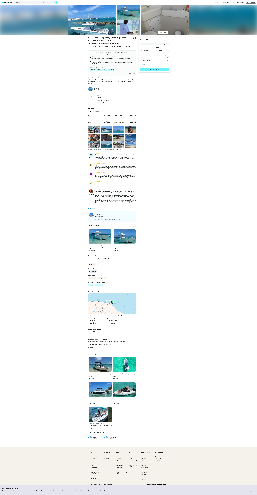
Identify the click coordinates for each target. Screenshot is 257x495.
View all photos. (118, 149)
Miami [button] (142, 456)
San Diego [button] (143, 463)
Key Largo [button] (143, 474)
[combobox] (21, 2)
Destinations (131, 463)
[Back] (131, 225)
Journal (131, 452)
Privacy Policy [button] (103, 491)
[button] (225, 2)
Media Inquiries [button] (94, 460)
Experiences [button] (119, 452)
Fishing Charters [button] (119, 460)
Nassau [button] (122, 46)
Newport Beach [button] (144, 467)
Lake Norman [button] (144, 472)
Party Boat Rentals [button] (120, 475)
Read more (90, 347)
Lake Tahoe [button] (144, 460)
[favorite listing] (135, 38)
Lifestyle (130, 458)
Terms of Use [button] (39, 491)
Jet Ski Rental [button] (119, 458)
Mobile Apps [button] (106, 460)
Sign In (242, 2)
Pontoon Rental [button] (119, 465)
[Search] (56, 2)
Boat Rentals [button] (119, 456)
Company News (132, 456)
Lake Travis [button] (143, 465)
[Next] (134, 225)
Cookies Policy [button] (94, 467)
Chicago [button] (143, 470)
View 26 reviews (92, 208)
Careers (93, 458)
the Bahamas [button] (110, 46)
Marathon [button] (143, 479)
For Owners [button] (106, 458)
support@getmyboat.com (159, 460)
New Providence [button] (117, 46)
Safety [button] (105, 463)
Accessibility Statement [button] (96, 470)
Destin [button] (142, 477)
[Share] (133, 38)
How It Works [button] (106, 456)
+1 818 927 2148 (157, 458)
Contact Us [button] (93, 478)
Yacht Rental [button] (119, 467)
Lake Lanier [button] (143, 458)
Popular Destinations (146, 452)
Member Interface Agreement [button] (95, 473)
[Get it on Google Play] (161, 485)
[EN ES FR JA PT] (232, 2)
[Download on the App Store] (151, 485)
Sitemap (93, 475)
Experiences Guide (133, 460)
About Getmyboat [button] (95, 456)
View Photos (163, 32)
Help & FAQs (156, 456)
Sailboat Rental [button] (119, 470)
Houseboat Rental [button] (120, 463)
